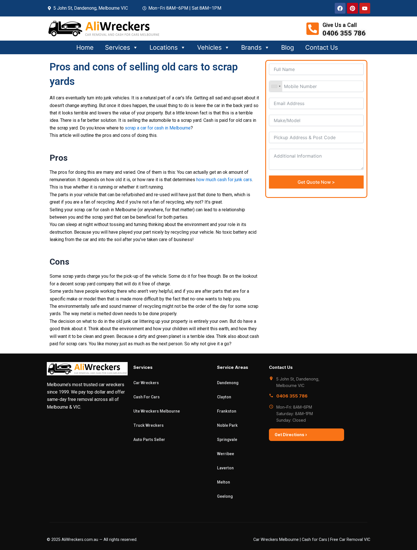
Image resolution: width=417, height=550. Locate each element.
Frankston (226, 411)
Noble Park (227, 425)
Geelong (225, 496)
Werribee (225, 453)
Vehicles (209, 47)
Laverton (225, 468)
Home (85, 47)
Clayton (224, 397)
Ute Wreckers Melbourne (156, 411)
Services (117, 47)
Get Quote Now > (316, 182)
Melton (223, 482)
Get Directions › (291, 434)
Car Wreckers (146, 382)
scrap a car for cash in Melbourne (158, 128)
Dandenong (228, 382)
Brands (251, 47)
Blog (287, 47)
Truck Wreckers (148, 425)
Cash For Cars (146, 397)
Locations (163, 47)
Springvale (227, 439)
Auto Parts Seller (149, 439)
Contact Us (321, 47)
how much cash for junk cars (224, 179)
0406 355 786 (292, 396)
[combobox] (275, 86)
